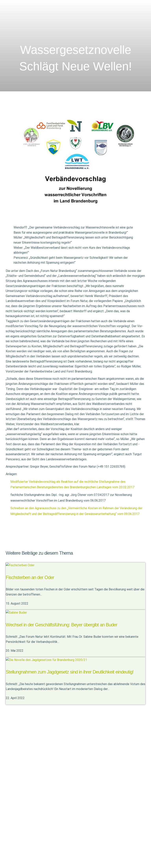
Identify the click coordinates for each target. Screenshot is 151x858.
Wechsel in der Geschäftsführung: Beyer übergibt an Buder (61, 624)
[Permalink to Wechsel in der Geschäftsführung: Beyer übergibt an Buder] (16, 612)
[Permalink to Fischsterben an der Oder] (20, 565)
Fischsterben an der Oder (30, 577)
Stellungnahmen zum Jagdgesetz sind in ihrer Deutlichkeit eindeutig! (70, 671)
